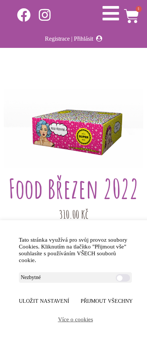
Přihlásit (83, 38)
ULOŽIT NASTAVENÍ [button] (44, 301)
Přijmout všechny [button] (107, 301)
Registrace (57, 38)
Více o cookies (75, 319)
